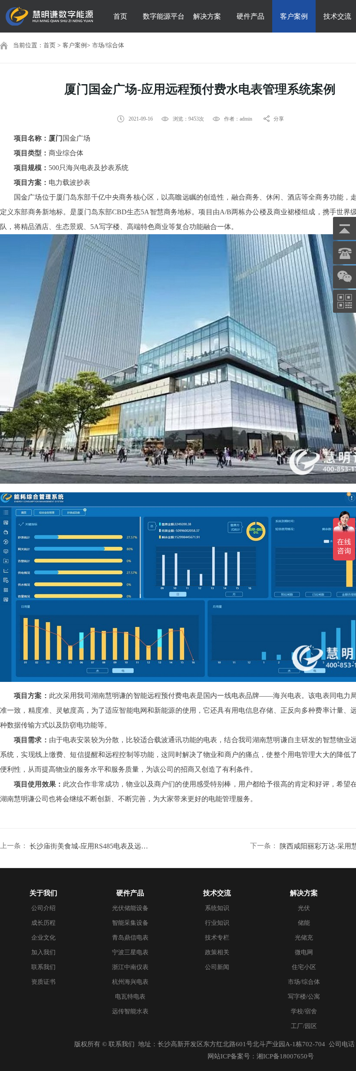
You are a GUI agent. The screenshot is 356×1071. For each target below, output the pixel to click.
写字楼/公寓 (304, 996)
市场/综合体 (108, 45)
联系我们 (43, 967)
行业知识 (217, 923)
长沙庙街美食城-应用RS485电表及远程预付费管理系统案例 (89, 846)
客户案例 (294, 16)
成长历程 (43, 923)
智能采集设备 (130, 923)
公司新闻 (217, 967)
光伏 (304, 908)
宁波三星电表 (130, 952)
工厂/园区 (304, 1026)
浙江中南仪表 (130, 967)
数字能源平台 (164, 16)
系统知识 (217, 908)
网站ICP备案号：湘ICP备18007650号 (261, 1056)
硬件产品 (250, 16)
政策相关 (217, 952)
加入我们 (43, 952)
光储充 (304, 937)
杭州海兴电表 (130, 982)
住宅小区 (304, 967)
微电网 (304, 952)
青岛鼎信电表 (130, 937)
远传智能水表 (130, 1011)
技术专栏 (217, 937)
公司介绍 (43, 908)
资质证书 (43, 982)
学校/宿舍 (304, 1011)
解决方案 (207, 16)
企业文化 (43, 937)
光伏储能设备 (130, 908)
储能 (304, 923)
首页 (120, 16)
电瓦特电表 (130, 996)
